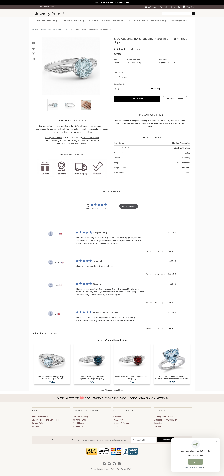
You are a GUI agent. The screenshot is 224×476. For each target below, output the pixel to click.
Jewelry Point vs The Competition (46, 419)
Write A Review (128, 206)
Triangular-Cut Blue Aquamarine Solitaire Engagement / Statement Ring (171, 377)
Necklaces (118, 20)
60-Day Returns (79, 419)
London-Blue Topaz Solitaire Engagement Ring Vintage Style (92, 377)
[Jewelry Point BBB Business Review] (130, 451)
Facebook (104, 463)
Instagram (119, 463)
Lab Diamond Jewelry (137, 20)
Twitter (109, 463)
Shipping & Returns (121, 423)
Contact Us (175, 7)
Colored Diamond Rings (74, 20)
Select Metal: (119, 72)
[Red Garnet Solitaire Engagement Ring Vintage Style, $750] (132, 359)
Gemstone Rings (159, 20)
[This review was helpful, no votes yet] (169, 251)
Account (163, 7)
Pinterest (114, 463)
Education (158, 423)
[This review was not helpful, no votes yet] (173, 251)
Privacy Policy (37, 423)
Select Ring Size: (120, 84)
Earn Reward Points (124, 469)
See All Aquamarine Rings (112, 389)
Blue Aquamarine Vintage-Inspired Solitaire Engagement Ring (52, 377)
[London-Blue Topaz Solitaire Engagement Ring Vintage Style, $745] (92, 359)
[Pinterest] (34, 59)
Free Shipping (78, 423)
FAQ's (115, 426)
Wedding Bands (179, 20)
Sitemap (157, 426)
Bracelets (93, 20)
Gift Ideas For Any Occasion (165, 419)
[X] (33, 54)
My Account (118, 419)
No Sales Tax (78, 426)
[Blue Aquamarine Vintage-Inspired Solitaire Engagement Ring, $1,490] (52, 359)
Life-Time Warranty (80, 416)
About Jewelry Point (40, 416)
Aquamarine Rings (167, 62)
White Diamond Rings (48, 20)
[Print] (33, 48)
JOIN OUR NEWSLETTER (104, 2)
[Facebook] (33, 43)
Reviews (35, 426)
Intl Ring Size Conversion (164, 416)
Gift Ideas (152, 7)
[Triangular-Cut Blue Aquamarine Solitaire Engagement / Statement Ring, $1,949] (172, 359)
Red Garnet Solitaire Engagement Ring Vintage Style (132, 377)
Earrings (106, 20)
